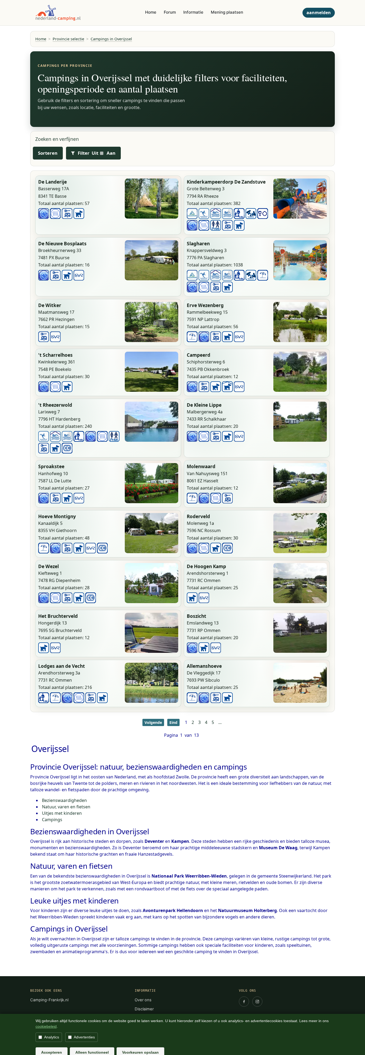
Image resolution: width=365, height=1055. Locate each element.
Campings (52, 820)
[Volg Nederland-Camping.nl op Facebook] (244, 1001)
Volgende (153, 722)
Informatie (193, 12)
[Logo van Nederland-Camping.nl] (58, 13)
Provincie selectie (68, 38)
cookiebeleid (46, 1026)
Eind (173, 722)
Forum (170, 12)
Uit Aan (103, 153)
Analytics (51, 1037)
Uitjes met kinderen (62, 813)
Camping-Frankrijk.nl (49, 1000)
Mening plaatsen (227, 12)
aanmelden (318, 12)
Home (150, 12)
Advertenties (84, 1037)
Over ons (143, 1000)
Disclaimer (144, 1009)
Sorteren (47, 153)
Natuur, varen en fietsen (66, 807)
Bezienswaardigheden (64, 800)
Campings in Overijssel (111, 38)
